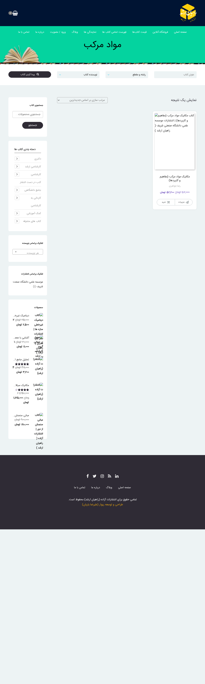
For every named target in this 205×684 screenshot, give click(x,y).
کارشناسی (36, 174)
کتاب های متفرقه (32, 221)
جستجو (32, 125)
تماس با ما (23, 32)
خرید (164, 202)
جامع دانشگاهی (32, 190)
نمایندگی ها (90, 32)
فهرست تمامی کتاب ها (114, 32)
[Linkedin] (117, 476)
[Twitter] (94, 476)
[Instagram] (102, 476)
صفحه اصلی (180, 32)
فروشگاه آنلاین (160, 32)
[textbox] (28, 253)
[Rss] (109, 476)
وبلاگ (75, 32)
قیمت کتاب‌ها (139, 32)
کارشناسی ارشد (33, 166)
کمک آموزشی (34, 213)
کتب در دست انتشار (30, 182)
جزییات (181, 202)
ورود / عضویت (58, 32)
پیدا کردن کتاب (28, 74)
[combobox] (27, 252)
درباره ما (39, 32)
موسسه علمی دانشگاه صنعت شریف (28, 284)
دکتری (37, 159)
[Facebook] (87, 476)
